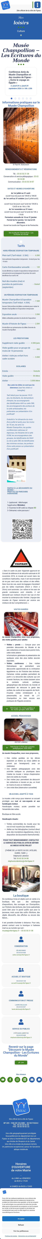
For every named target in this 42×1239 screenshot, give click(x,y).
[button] (37, 4)
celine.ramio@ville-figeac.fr (21, 955)
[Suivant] (38, 79)
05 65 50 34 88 (23, 858)
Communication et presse (21, 1001)
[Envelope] (32, 1079)
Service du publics (21, 1029)
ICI (35, 508)
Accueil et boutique (21, 977)
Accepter (21, 1219)
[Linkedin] (24, 1079)
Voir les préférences (21, 1231)
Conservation (21, 946)
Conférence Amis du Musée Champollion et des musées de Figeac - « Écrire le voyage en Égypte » (20, 77)
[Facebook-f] (10, 1079)
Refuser (21, 1225)
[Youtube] (3, 1079)
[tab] (11, 98)
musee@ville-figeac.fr (10, 931)
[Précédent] (3, 79)
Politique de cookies (11, 1236)
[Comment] (39, 1079)
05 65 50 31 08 (23, 174)
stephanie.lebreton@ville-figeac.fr (21, 861)
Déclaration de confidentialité (27, 1236)
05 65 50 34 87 (28, 182)
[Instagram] (17, 1079)
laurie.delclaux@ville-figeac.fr (21, 1009)
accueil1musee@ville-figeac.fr (21, 983)
